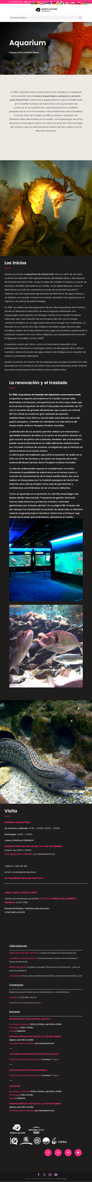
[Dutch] (41, 3)
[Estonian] (48, 3)
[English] (45, 3)
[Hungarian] (60, 3)
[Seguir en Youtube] (78, 1152)
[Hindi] (57, 3)
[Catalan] (38, 3)
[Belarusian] (35, 3)
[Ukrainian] (88, 3)
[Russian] (79, 3)
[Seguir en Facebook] (48, 1152)
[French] (51, 3)
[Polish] (73, 3)
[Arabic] (32, 3)
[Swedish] (85, 3)
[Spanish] (82, 3)
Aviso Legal (61, 1178)
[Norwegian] (70, 3)
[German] (54, 3)
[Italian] (63, 3)
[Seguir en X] (58, 1152)
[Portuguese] (76, 3)
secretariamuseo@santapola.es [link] (25, 1002)
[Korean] (66, 3)
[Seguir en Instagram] (68, 1152)
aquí (56, 1059)
